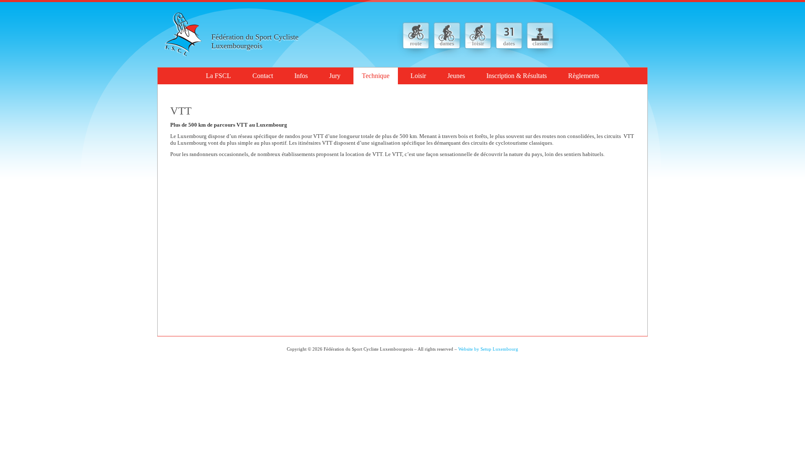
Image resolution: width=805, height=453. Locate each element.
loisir (478, 43)
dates (509, 43)
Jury (334, 75)
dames (447, 43)
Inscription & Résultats (516, 75)
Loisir (418, 75)
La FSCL (218, 75)
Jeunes (456, 75)
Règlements (583, 75)
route (416, 43)
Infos (301, 75)
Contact (262, 75)
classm (540, 43)
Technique (376, 75)
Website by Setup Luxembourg (488, 348)
